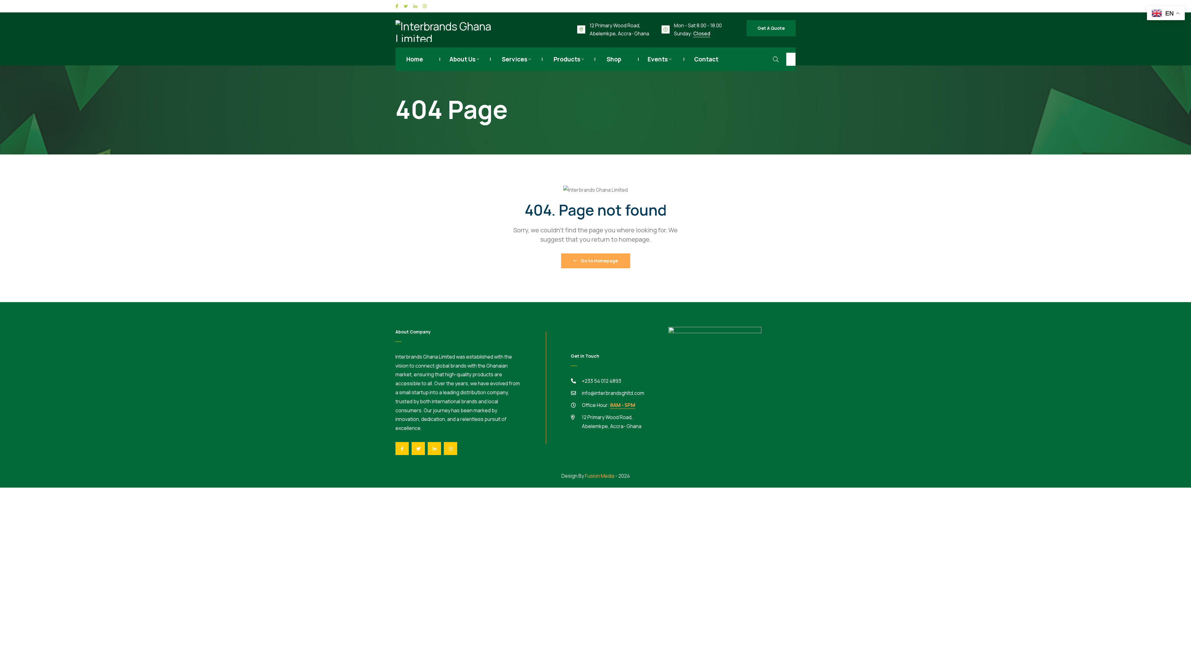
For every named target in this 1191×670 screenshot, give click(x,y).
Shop (614, 59)
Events (658, 59)
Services (514, 59)
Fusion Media (599, 475)
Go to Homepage (599, 261)
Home (414, 59)
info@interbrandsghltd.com (613, 393)
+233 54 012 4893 (601, 380)
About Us (462, 59)
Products (567, 59)
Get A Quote (771, 28)
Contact (706, 59)
